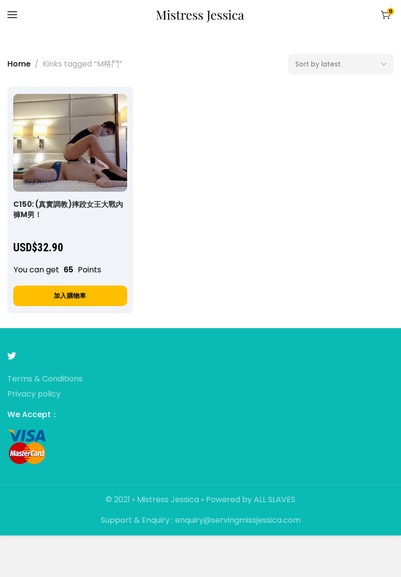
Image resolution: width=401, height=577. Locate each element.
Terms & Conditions (45, 379)
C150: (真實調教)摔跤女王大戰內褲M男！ (68, 209)
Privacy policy (34, 394)
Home (19, 63)
